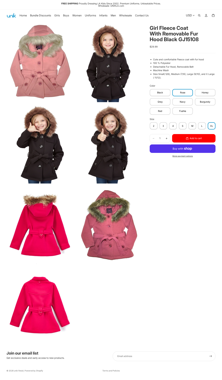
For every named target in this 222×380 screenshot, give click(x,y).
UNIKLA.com (117, 5)
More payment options (182, 156)
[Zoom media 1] (40, 61)
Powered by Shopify (34, 370)
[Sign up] (210, 356)
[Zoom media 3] (40, 143)
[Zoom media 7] (40, 306)
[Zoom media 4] (108, 143)
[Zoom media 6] (108, 224)
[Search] (199, 15)
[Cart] (213, 15)
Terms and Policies (111, 370)
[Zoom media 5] (40, 224)
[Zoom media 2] (108, 61)
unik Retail (19, 370)
